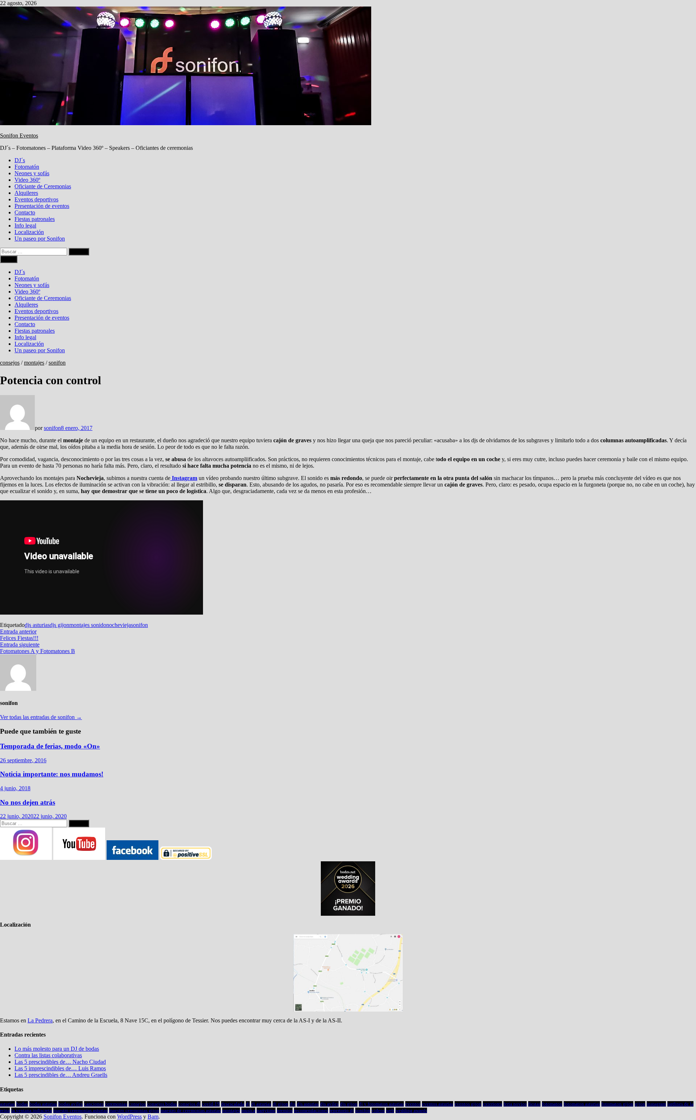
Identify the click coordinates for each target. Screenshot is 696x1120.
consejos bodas (162, 1104)
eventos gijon (468, 1104)
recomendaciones (311, 1110)
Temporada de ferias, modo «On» (50, 746)
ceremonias (116, 1104)
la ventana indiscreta (31, 1110)
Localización (29, 232)
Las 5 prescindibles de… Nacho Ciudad (60, 1062)
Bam (153, 1116)
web (390, 1110)
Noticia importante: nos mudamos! (51, 774)
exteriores (492, 1104)
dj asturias (261, 1104)
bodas (22, 1104)
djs (292, 1104)
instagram (656, 1104)
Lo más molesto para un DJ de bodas (56, 1049)
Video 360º (27, 180)
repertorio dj (342, 1110)
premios (285, 1110)
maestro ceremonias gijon (134, 1110)
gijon (640, 1104)
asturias (7, 1104)
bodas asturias (43, 1104)
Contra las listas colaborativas (48, 1055)
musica (248, 1110)
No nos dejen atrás (27, 802)
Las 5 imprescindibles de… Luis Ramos (60, 1068)
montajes (34, 363)
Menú (8, 259)
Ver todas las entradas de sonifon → (41, 717)
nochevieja (118, 625)
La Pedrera (40, 1020)
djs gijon (59, 625)
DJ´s (19, 160)
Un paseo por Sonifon (39, 238)
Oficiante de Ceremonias (42, 186)
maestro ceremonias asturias (80, 1110)
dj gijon (280, 1104)
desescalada (232, 1104)
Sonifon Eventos (19, 135)
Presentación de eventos (41, 206)
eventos (412, 1104)
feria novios (515, 1104)
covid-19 (211, 1104)
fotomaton (552, 1104)
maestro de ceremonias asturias (191, 1110)
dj (248, 1104)
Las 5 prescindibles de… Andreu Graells (60, 1075)
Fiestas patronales (34, 219)
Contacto (24, 212)
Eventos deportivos (36, 199)
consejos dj (189, 1104)
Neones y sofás (31, 173)
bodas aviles (70, 1104)
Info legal (25, 225)
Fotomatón (26, 167)
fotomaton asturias (582, 1104)
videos (378, 1110)
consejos (10, 363)
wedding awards (411, 1110)
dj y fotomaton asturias (381, 1104)
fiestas (534, 1104)
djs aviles (329, 1104)
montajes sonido (87, 625)
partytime (266, 1110)
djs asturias (37, 625)
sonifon (57, 363)
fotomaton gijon (617, 1104)
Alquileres (26, 193)
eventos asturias (437, 1104)
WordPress (129, 1116)
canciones (94, 1104)
